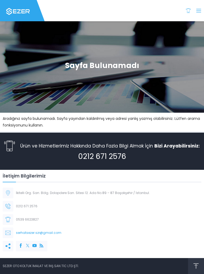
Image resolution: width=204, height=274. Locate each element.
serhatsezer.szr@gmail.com (38, 232)
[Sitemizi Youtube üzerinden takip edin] (32, 243)
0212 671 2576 (102, 156)
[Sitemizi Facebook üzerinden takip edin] (18, 243)
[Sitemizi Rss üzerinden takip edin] (39, 243)
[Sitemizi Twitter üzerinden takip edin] (25, 243)
